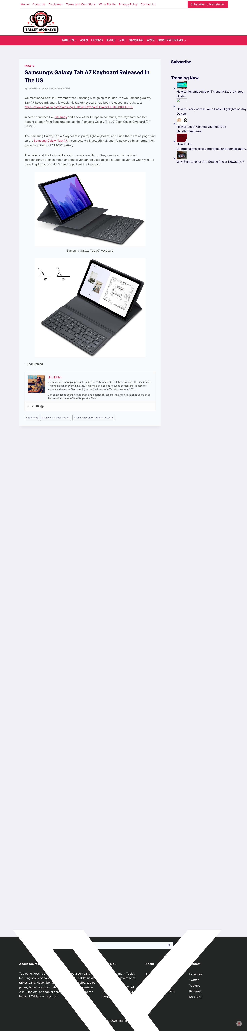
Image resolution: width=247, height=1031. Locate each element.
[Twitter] (32, 406)
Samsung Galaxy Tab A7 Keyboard (93, 417)
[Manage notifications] (239, 1023)
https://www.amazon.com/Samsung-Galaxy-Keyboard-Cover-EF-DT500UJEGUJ (79, 107)
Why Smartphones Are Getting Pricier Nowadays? (210, 161)
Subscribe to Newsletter (208, 4)
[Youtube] (37, 406)
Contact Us (148, 4)
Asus (84, 40)
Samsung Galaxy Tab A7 (50, 140)
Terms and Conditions (81, 4)
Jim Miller (33, 88)
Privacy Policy (128, 4)
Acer (150, 40)
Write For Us (107, 4)
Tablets (29, 66)
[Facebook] (27, 406)
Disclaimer (56, 4)
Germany (61, 117)
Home (25, 4)
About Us (38, 4)
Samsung (136, 40)
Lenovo (97, 40)
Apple (110, 40)
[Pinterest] (42, 406)
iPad (122, 40)
